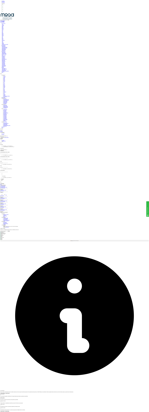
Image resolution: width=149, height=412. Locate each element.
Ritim (4, 89)
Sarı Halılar (4, 115)
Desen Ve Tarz (3, 51)
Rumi (4, 90)
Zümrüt (3, 43)
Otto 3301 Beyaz (2, 210)
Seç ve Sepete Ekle (2, 186)
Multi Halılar (3, 60)
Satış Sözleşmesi (5, 219)
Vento (2, 42)
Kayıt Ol (1, 131)
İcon (2, 30)
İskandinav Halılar (4, 53)
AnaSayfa (4, 215)
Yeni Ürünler (3, 97)
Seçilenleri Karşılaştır (3, 185)
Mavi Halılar (5, 113)
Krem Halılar (3, 58)
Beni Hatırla (2, 137)
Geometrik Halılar (4, 54)
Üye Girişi (3, 133)
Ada (3, 75)
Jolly (4, 82)
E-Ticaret (72, 240)
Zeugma (4, 94)
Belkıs (4, 78)
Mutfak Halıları (4, 48)
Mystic (3, 35)
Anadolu (4, 76)
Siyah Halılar (3, 62)
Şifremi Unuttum (6, 137)
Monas (3, 33)
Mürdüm (4, 120)
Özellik (3, 67)
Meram (3, 34)
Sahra (2, 39)
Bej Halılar (3, 56)
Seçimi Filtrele (2, 183)
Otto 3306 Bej (2, 195)
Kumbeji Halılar (4, 65)
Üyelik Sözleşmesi (5, 218)
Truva (4, 92)
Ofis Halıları (3, 50)
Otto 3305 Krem (2, 198)
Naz (2, 36)
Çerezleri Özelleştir (3, 393)
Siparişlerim (3, 1)
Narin (4, 87)
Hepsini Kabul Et (7, 393)
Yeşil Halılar (3, 64)
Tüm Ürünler (5, 96)
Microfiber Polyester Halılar (6, 125)
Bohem (3, 28)
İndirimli (2, 179)
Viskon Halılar (3, 69)
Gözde (2, 29)
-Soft (71, 240)
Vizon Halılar (5, 117)
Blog (2, 72)
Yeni (1, 180)
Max (2, 32)
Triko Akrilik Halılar (5, 123)
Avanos (3, 25)
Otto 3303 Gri (2, 204)
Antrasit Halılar (4, 55)
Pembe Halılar (3, 61)
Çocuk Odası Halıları (6, 100)
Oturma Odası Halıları (4, 47)
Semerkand (3, 40)
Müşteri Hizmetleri (5, 223)
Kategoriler (3, 2)
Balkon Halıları (5, 102)
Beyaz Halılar (5, 110)
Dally (4, 80)
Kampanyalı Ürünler (5, 214)
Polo (2, 37)
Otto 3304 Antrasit (2, 201)
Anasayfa (3, 140)
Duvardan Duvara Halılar (5, 44)
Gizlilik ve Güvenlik (5, 220)
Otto (2, 41)
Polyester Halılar (4, 70)
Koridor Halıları (4, 49)
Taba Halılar (3, 63)
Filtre (1, 184)
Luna (4, 83)
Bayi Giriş (3, 71)
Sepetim (4, 224)
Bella (2, 27)
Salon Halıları (3, 46)
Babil (2, 26)
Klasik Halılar (5, 105)
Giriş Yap (2, 138)
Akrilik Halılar (3, 68)
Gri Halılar (3, 57)
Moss (4, 85)
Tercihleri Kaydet (7, 411)
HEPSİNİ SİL (2, 150)
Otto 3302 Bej (2, 207)
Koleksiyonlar (3, 23)
